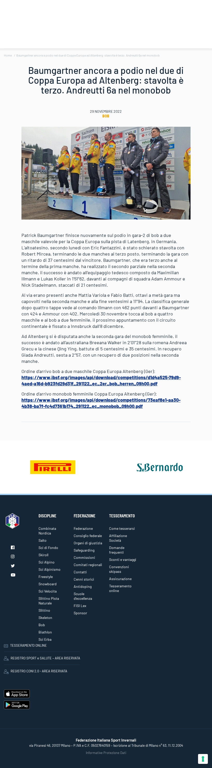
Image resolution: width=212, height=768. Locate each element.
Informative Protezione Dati (106, 753)
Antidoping (83, 586)
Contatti (80, 572)
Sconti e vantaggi (122, 559)
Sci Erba (45, 639)
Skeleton (45, 617)
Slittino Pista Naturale (49, 600)
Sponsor (80, 613)
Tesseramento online (120, 588)
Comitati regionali (88, 564)
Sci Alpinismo (49, 569)
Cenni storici (84, 579)
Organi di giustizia (88, 543)
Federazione (83, 528)
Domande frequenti (116, 549)
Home (8, 55)
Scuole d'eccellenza (83, 596)
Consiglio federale (88, 535)
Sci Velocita (48, 591)
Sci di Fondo (48, 547)
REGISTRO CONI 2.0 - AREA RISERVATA (39, 671)
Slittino (44, 610)
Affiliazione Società (118, 537)
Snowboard (48, 584)
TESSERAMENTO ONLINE (28, 645)
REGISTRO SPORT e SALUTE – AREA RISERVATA (45, 658)
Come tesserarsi (122, 528)
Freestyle (46, 576)
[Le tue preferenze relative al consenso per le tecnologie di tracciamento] (203, 759)
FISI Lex (80, 605)
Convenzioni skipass (119, 569)
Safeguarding (84, 550)
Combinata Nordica (47, 530)
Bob (105, 116)
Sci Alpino (47, 562)
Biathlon (45, 632)
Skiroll (43, 555)
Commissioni (84, 557)
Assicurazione (120, 578)
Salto (43, 540)
